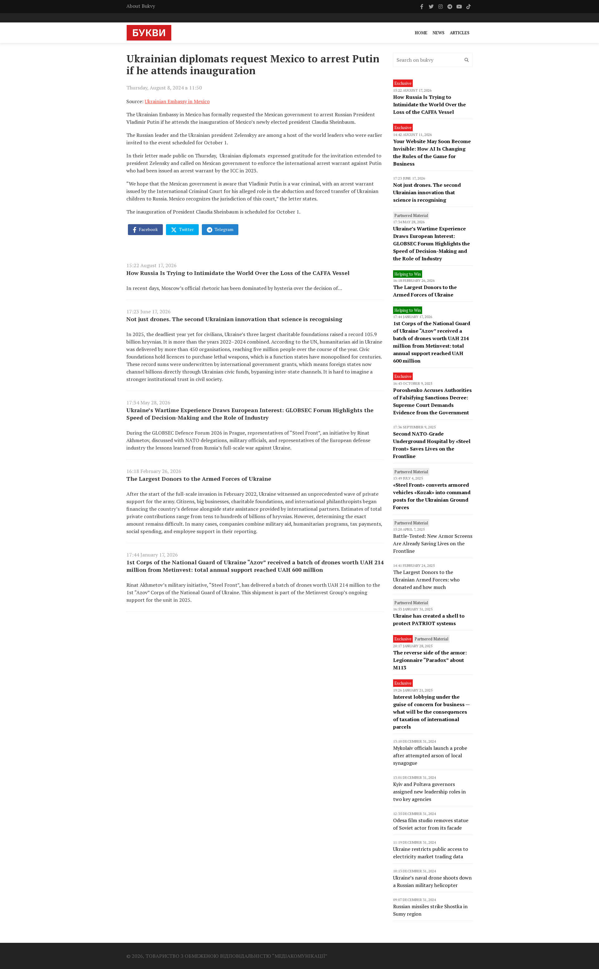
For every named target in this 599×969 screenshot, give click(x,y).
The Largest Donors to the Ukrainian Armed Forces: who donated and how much (426, 580)
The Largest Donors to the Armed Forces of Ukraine (198, 478)
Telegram (223, 229)
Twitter (186, 229)
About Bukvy (140, 5)
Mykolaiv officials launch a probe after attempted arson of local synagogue (430, 755)
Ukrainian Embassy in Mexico (177, 101)
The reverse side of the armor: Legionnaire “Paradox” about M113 (430, 660)
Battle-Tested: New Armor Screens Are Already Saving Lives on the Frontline (432, 543)
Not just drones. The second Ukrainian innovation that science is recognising (234, 319)
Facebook (148, 229)
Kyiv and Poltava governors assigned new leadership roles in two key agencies (429, 792)
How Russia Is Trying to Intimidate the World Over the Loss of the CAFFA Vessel (237, 273)
